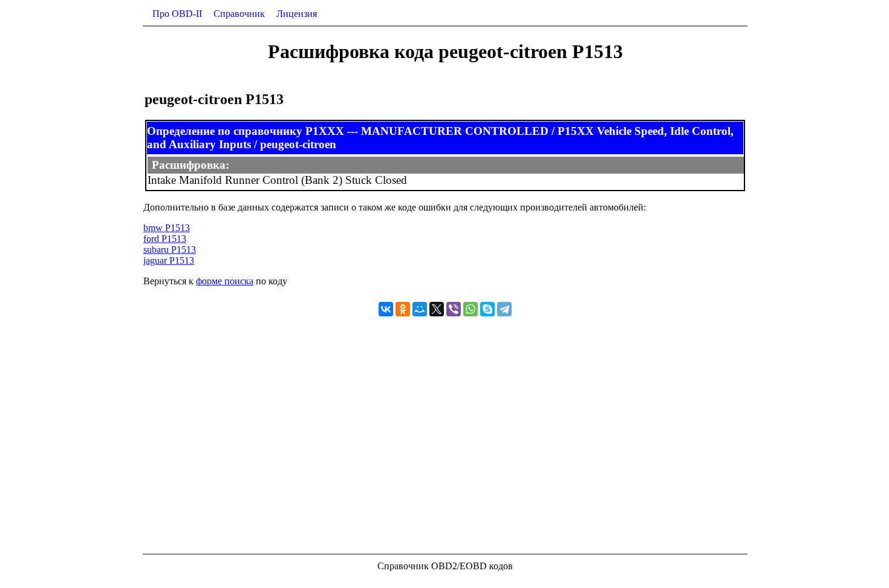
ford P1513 (164, 239)
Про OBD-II (177, 13)
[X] (436, 309)
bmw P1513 (166, 228)
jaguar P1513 (168, 260)
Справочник (239, 13)
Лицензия (296, 13)
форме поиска (224, 281)
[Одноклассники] (403, 309)
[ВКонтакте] (386, 309)
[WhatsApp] (470, 309)
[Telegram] (504, 309)
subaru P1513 (169, 249)
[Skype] (487, 309)
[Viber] (453, 309)
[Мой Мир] (419, 309)
